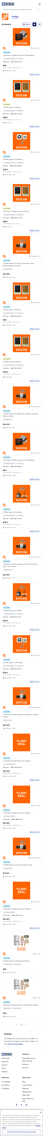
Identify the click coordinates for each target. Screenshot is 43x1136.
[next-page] (26, 1025)
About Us (5, 1062)
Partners (5, 1072)
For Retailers (6, 1082)
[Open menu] (39, 4)
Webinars (25, 1088)
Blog (23, 1082)
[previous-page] (17, 1025)
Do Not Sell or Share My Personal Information (21, 1132)
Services (25, 1068)
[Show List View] (39, 24)
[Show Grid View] (34, 24)
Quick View (35, 74)
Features (25, 1064)
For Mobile (5, 1088)
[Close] (40, 1112)
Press (4, 1068)
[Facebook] (16, 1105)
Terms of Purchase (15, 1044)
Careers (4, 1065)
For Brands (5, 1085)
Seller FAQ (26, 1095)
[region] (21, 1123)
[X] (21, 1105)
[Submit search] (38, 9)
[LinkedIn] (26, 1105)
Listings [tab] (15, 16)
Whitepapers (27, 1092)
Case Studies (27, 1085)
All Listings (5, 1058)
